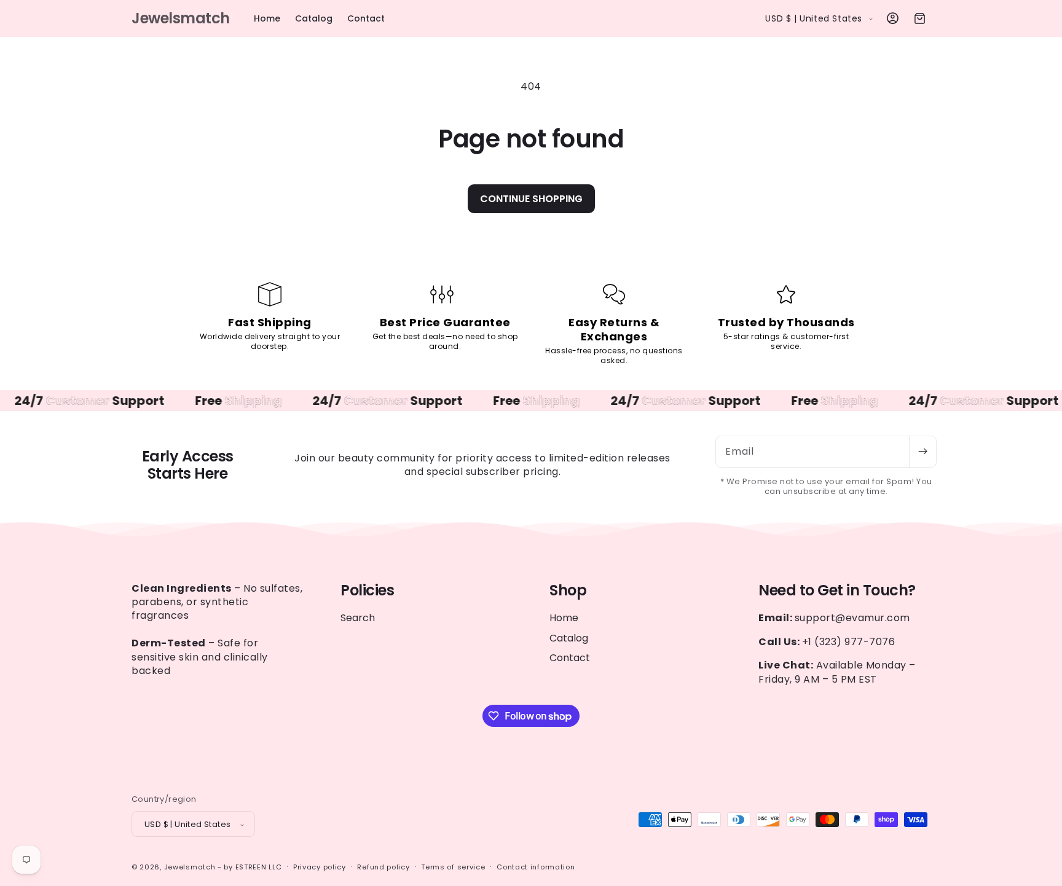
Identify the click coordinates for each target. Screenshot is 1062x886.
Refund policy (383, 867)
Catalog (568, 638)
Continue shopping (531, 199)
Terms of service (453, 867)
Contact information (536, 867)
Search (357, 618)
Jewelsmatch (190, 867)
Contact (569, 658)
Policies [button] (367, 591)
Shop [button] (567, 591)
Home (563, 618)
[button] (919, 18)
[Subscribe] (922, 452)
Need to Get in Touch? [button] (837, 591)
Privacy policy (319, 867)
